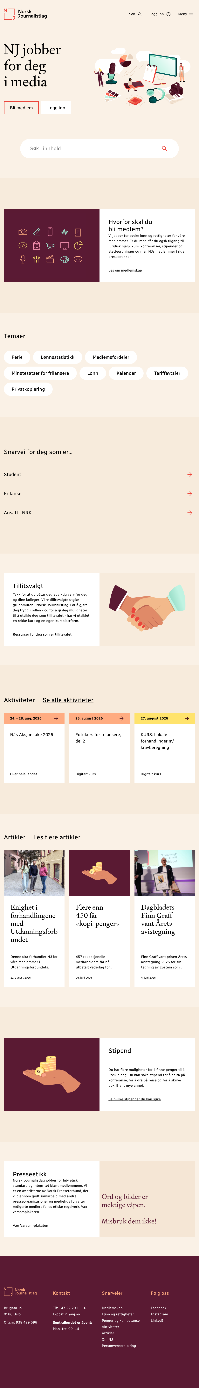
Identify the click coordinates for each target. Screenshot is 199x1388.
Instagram (159, 1314)
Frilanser (13, 493)
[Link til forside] (25, 14)
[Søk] (164, 148)
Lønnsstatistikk (57, 357)
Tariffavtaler (167, 373)
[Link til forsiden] (26, 1292)
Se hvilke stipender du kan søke (134, 1099)
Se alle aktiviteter (68, 700)
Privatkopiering (28, 389)
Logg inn (56, 107)
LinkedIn (158, 1320)
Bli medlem (21, 107)
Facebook (158, 1308)
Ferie (17, 357)
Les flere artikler (56, 837)
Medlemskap (112, 1308)
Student (12, 474)
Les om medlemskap (125, 270)
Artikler (108, 1333)
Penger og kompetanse (121, 1320)
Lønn (92, 373)
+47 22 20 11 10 (72, 1308)
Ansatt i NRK (17, 512)
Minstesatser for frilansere (40, 373)
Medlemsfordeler (111, 357)
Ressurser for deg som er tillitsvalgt (42, 634)
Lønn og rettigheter (118, 1314)
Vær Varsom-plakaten (30, 1226)
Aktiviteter (110, 1327)
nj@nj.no (72, 1314)
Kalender (126, 373)
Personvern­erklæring (119, 1346)
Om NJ (107, 1339)
